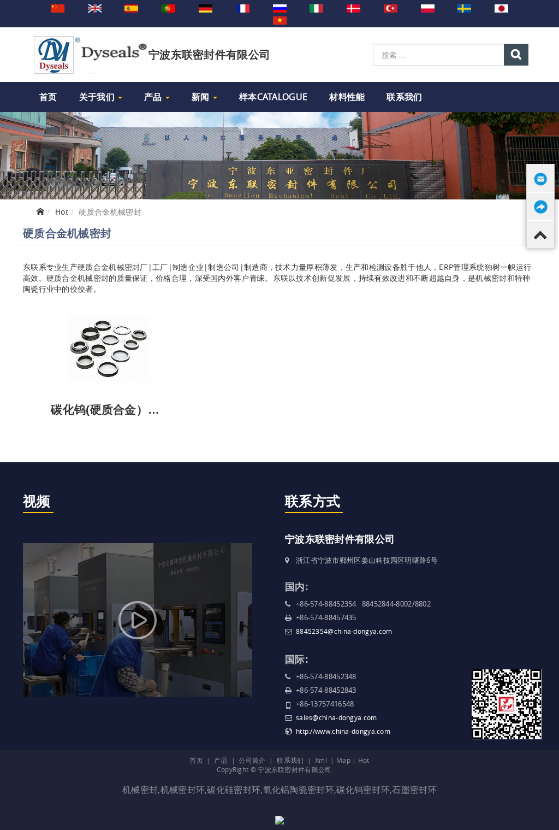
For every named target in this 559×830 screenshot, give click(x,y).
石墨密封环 (414, 790)
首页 (48, 97)
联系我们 (404, 97)
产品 (154, 97)
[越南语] (280, 19)
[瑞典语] (464, 7)
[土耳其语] (390, 7)
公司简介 (252, 760)
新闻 (202, 97)
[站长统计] (279, 819)
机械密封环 (182, 790)
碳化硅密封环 (233, 790)
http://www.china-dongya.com (343, 731)
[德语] (205, 7)
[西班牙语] (131, 7)
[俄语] (280, 7)
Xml (321, 760)
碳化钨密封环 (363, 790)
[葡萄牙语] (168, 7)
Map (343, 760)
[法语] (242, 7)
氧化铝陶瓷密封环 (298, 790)
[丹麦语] (353, 7)
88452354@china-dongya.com (344, 631)
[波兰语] (428, 7)
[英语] (95, 7)
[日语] (501, 7)
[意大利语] (316, 7)
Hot (61, 212)
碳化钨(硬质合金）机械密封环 (128, 409)
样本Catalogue (273, 97)
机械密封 (140, 790)
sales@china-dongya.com (336, 717)
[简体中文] (57, 7)
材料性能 (347, 97)
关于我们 (98, 97)
